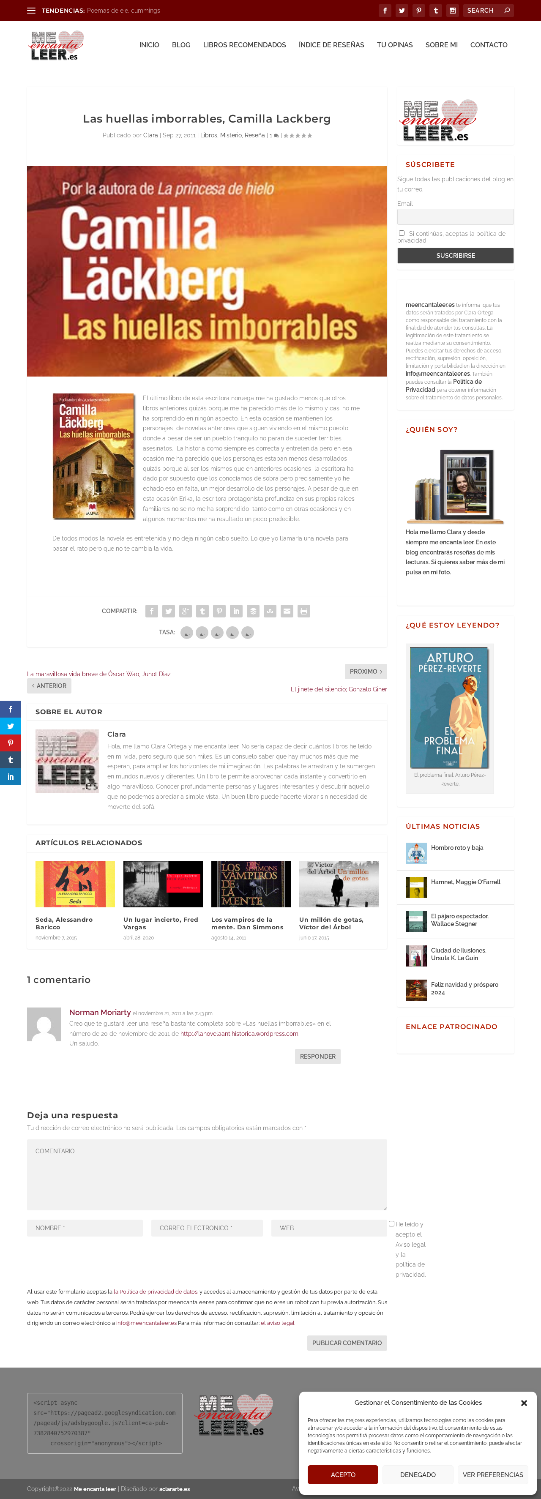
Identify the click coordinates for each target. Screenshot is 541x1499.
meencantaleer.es (431, 304)
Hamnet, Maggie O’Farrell (465, 882)
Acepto (343, 1475)
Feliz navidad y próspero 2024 (464, 988)
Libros (208, 135)
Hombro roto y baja (457, 847)
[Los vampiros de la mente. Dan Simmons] (251, 884)
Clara (150, 135)
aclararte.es (174, 1489)
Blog (181, 45)
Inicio (149, 45)
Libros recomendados (244, 45)
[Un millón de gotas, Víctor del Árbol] (339, 884)
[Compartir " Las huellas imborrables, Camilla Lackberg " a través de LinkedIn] (236, 611)
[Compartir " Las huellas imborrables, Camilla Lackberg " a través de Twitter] (168, 611)
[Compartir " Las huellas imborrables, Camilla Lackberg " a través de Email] (287, 611)
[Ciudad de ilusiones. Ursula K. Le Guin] (416, 956)
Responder (318, 1056)
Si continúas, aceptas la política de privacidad (451, 237)
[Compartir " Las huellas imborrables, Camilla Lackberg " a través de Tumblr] (202, 611)
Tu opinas (395, 45)
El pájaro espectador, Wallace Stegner (460, 920)
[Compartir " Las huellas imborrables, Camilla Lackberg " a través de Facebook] (151, 611)
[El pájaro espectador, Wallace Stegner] (416, 921)
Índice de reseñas (331, 45)
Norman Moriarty (100, 1012)
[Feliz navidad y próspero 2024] (416, 990)
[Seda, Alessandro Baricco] (75, 884)
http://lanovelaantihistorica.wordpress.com (239, 1033)
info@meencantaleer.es (146, 1323)
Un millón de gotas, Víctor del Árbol (331, 923)
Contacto (489, 45)
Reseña (255, 135)
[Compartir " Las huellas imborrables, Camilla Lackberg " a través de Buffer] (253, 611)
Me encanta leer (95, 1489)
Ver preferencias (493, 1475)
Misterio (231, 135)
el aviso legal (278, 1323)
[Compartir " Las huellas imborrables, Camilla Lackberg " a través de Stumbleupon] (270, 611)
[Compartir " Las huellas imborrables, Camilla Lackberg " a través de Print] (303, 611)
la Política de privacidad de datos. (156, 1292)
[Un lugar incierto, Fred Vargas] (163, 884)
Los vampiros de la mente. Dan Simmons (247, 923)
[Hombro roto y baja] (416, 853)
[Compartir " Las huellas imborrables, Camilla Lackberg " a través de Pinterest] (219, 611)
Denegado (418, 1475)
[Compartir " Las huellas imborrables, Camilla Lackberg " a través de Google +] (185, 611)
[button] (524, 1403)
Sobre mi (442, 45)
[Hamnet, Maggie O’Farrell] (416, 887)
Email (405, 203)
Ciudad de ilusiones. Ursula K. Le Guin (458, 954)
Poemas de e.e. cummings (123, 10)
